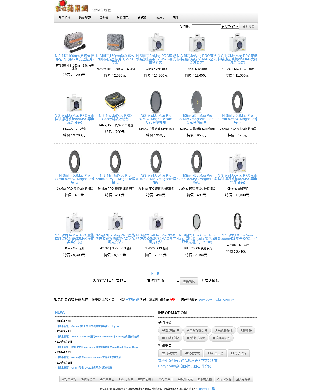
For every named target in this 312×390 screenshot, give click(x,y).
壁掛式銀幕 (197, 338)
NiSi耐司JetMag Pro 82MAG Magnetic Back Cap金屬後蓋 (156, 119)
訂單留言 (167, 379)
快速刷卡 (148, 379)
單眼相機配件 (198, 330)
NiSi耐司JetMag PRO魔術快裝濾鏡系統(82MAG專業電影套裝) (237, 179)
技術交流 (187, 379)
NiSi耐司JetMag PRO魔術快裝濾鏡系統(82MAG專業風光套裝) (156, 238)
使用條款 (244, 379)
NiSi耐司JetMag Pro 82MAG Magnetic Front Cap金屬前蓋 (196, 119)
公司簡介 (128, 379)
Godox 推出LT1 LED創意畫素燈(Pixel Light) (95, 326)
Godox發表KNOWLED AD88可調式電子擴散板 (96, 357)
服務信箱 (205, 388)
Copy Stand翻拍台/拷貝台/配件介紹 (185, 366)
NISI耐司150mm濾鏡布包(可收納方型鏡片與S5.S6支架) (115, 59)
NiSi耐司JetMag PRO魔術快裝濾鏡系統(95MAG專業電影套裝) (156, 59)
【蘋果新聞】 (64, 326)
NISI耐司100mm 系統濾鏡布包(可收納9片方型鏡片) (74, 57)
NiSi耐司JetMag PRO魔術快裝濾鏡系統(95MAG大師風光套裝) (237, 59)
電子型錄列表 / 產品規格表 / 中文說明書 (188, 360)
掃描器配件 (222, 338)
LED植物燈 (171, 338)
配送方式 (194, 353)
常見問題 (132, 299)
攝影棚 (247, 330)
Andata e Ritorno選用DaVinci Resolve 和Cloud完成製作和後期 (105, 336)
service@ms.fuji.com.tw (216, 299)
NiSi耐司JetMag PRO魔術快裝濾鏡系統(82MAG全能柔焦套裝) (74, 238)
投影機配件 (171, 330)
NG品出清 (216, 353)
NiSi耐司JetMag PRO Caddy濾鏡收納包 (115, 117)
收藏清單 (90, 379)
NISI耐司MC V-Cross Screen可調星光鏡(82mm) (237, 236)
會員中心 (108, 379)
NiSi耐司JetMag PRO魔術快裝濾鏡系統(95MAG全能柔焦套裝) (197, 59)
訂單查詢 (70, 379)
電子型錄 (240, 353)
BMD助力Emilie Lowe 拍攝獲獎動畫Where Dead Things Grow (104, 347)
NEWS (60, 312)
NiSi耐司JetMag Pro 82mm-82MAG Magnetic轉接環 (237, 119)
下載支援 (206, 379)
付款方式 (171, 353)
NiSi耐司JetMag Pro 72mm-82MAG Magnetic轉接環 (115, 179)
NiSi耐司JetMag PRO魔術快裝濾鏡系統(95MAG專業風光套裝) (74, 119)
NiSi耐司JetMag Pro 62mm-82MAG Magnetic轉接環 (197, 179)
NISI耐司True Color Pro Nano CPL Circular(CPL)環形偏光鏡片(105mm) (196, 238)
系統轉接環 (225, 330)
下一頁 (155, 273)
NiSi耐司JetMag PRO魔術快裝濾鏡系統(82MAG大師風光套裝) (115, 238)
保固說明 (225, 379)
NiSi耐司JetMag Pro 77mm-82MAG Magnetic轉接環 (74, 179)
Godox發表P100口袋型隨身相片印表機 (91, 367)
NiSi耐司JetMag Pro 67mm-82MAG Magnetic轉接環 (156, 179)
